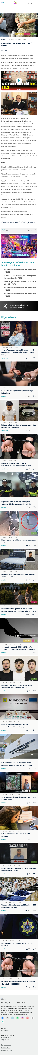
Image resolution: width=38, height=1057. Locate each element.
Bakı (24, 222)
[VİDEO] (19, 333)
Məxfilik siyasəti (6, 1051)
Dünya (3, 507)
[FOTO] (19, 594)
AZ (29, 2)
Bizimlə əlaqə (5, 1048)
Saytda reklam (6, 1045)
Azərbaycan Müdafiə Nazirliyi (10, 222)
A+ (5, 50)
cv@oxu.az (5, 1030)
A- (2, 50)
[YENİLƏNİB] (19, 630)
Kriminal (4, 396)
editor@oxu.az (6, 1037)
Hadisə (3, 987)
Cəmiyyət (4, 358)
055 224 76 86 (6, 1040)
